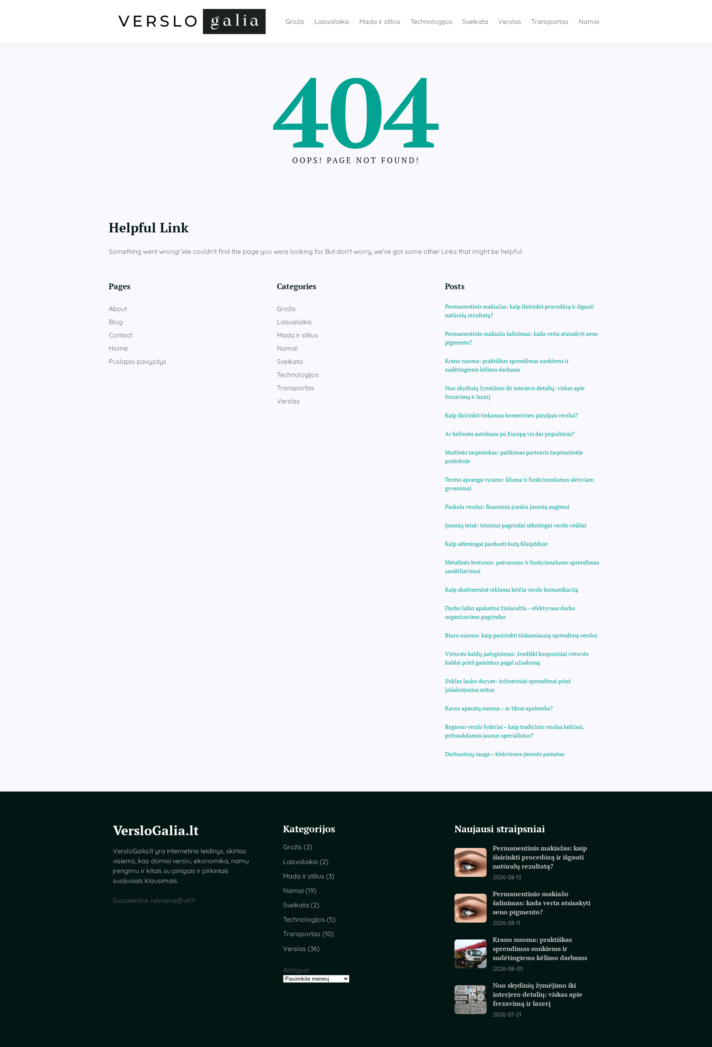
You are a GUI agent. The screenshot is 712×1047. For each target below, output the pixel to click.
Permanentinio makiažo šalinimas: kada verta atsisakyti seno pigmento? (521, 338)
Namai (287, 348)
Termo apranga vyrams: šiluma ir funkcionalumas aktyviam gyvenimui (519, 483)
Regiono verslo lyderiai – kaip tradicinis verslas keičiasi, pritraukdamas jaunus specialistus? (514, 731)
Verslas (288, 401)
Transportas (295, 388)
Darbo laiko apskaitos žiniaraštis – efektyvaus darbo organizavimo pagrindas (510, 612)
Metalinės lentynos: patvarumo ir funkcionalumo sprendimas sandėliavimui (522, 566)
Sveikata (290, 361)
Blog (116, 322)
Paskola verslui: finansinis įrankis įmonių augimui (507, 507)
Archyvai (296, 970)
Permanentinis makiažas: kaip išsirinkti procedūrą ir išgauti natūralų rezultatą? (519, 310)
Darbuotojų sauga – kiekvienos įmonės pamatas (504, 754)
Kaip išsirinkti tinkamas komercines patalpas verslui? (511, 415)
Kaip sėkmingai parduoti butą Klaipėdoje (496, 544)
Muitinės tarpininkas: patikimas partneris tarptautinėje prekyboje (514, 456)
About (118, 308)
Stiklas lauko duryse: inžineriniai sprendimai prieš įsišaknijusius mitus (508, 685)
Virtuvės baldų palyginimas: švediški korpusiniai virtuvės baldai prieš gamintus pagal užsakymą (516, 658)
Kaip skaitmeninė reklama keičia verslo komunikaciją (511, 589)
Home (118, 348)
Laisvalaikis (294, 322)
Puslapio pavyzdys (137, 361)
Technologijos (298, 374)
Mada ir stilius (297, 335)
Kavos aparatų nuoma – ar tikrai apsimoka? (499, 708)
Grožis (286, 308)
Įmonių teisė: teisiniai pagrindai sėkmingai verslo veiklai (515, 525)
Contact (120, 335)
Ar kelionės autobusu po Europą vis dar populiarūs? (510, 434)
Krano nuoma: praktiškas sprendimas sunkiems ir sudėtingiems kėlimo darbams (507, 365)
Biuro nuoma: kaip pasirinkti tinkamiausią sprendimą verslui (521, 635)
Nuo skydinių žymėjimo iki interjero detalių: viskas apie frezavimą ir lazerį (515, 392)
